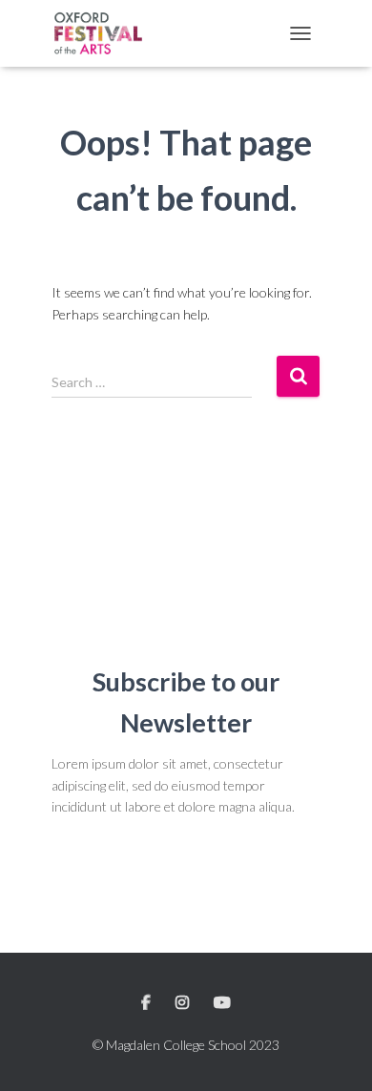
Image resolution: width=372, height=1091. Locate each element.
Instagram (183, 1003)
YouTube (222, 1003)
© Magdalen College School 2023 (186, 1045)
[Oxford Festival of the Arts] (106, 33)
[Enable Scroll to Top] (334, 1053)
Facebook (147, 1003)
